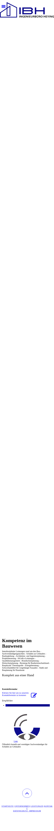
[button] (27, 793)
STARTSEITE (8, 806)
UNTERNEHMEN (22, 806)
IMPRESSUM (35, 811)
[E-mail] (7, 705)
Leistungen (37, 806)
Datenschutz (21, 811)
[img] (27, 10)
